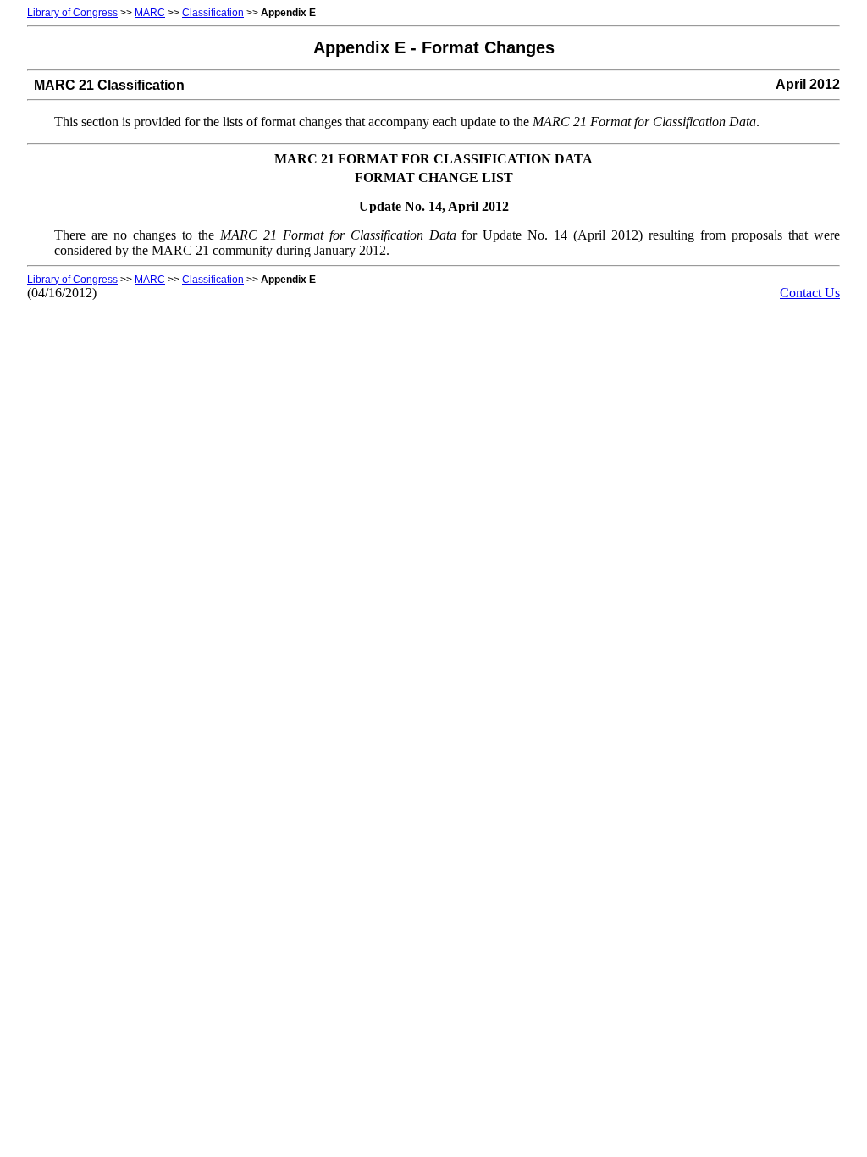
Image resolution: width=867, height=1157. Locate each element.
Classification (213, 13)
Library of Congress (72, 13)
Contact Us (810, 292)
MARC (150, 13)
